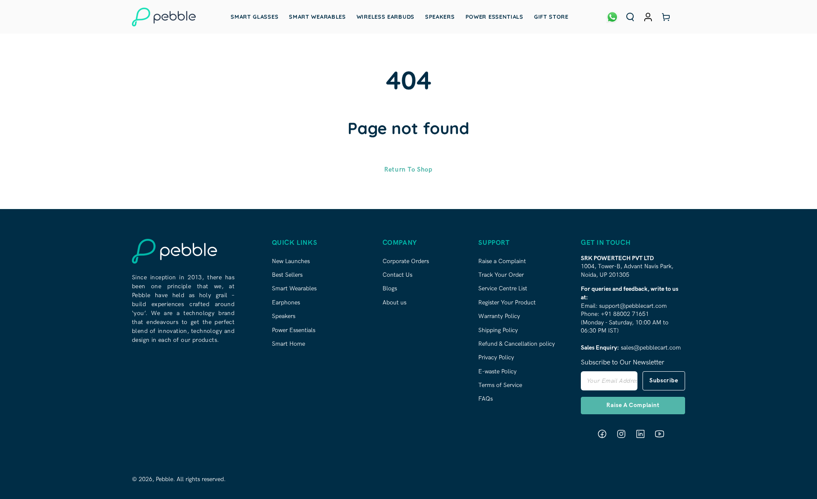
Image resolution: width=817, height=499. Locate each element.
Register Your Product (507, 302)
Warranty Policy (499, 316)
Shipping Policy (498, 330)
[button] (630, 17)
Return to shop (408, 169)
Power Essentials (293, 330)
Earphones (286, 302)
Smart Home (288, 343)
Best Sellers (287, 274)
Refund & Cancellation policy (516, 343)
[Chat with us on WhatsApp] (612, 17)
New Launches (291, 261)
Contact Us (397, 274)
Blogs (390, 288)
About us (394, 302)
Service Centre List (502, 288)
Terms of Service (500, 385)
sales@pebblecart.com (651, 347)
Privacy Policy (496, 357)
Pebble (164, 479)
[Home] (164, 17)
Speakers (283, 316)
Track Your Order (501, 274)
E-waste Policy (497, 371)
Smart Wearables (294, 288)
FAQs (485, 398)
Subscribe (663, 380)
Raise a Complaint (502, 261)
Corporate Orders (406, 261)
